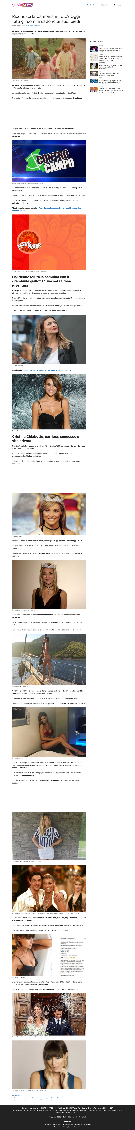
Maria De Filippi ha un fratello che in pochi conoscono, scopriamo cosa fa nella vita (110, 50)
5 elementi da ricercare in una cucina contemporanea (109, 74)
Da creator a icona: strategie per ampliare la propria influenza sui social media (110, 82)
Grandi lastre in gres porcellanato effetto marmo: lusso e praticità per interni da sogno (110, 58)
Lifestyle (104, 5)
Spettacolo (91, 5)
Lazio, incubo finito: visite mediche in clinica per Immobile (33, 1100)
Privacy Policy (67, 1127)
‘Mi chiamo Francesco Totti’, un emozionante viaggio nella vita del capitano (39, 1098)
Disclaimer (77, 1127)
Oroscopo (117, 5)
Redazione (57, 1127)
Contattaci (82, 1117)
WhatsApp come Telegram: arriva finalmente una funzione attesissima (110, 67)
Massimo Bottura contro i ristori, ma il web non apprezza (47, 370)
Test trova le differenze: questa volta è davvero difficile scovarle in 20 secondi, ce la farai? (111, 90)
